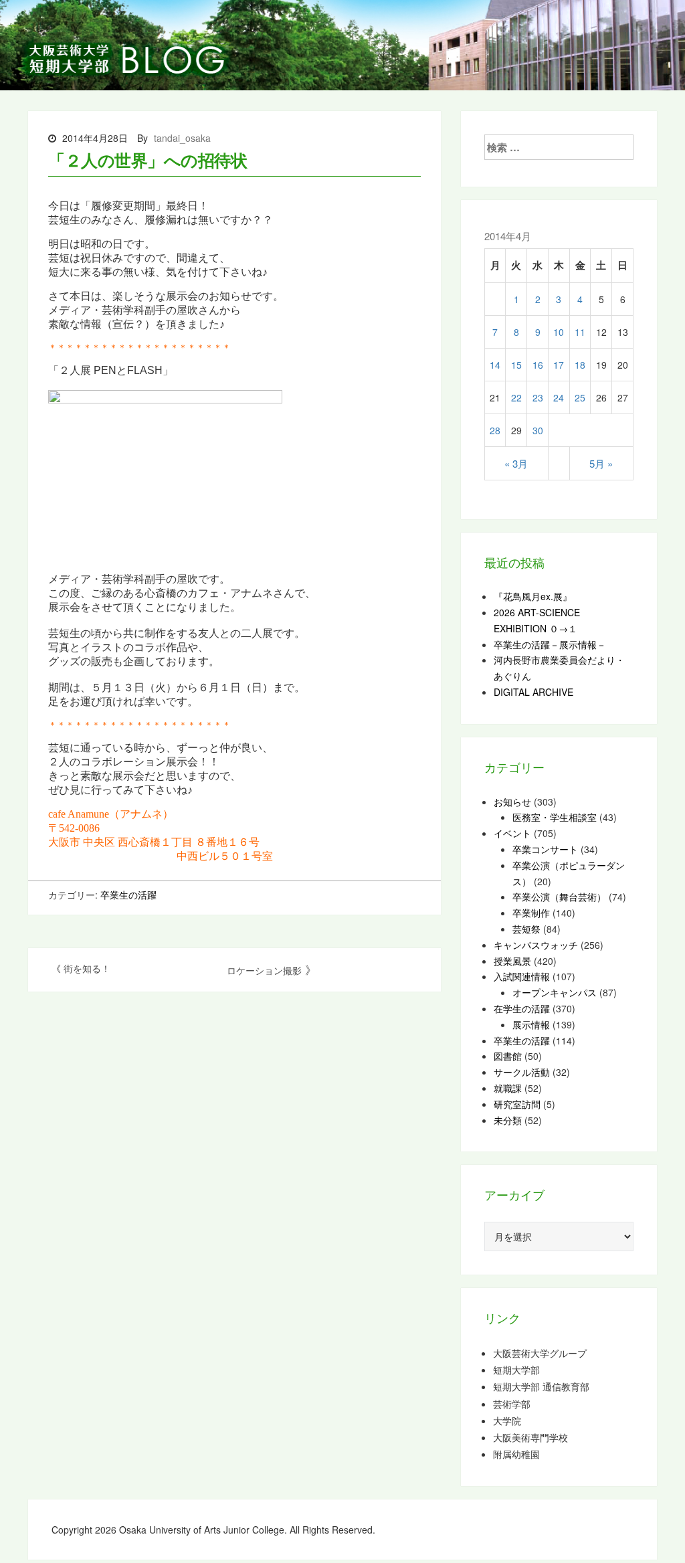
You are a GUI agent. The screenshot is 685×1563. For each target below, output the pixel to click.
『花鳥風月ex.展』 (533, 596)
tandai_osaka (182, 138)
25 (580, 397)
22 (516, 397)
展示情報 (531, 1024)
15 (516, 364)
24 (558, 397)
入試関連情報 (522, 976)
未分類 (508, 1120)
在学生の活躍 (522, 1008)
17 (558, 364)
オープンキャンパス (554, 992)
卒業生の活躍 (128, 894)
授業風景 (512, 961)
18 (580, 364)
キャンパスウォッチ (536, 944)
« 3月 (516, 463)
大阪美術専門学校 (530, 1437)
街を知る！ (87, 968)
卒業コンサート (545, 849)
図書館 (508, 1056)
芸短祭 (526, 928)
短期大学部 (516, 1370)
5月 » (601, 463)
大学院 (507, 1420)
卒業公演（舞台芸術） (559, 896)
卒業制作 (531, 912)
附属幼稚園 (516, 1454)
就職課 (508, 1088)
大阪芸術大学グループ (540, 1353)
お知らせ (512, 801)
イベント (512, 833)
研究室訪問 (517, 1104)
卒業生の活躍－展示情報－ (550, 644)
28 (495, 430)
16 (537, 364)
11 (580, 332)
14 (495, 364)
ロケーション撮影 (264, 970)
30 (537, 430)
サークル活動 (522, 1072)
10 (558, 332)
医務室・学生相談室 (554, 817)
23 (537, 397)
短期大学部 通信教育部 (541, 1386)
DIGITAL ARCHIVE (533, 692)
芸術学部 (511, 1404)
